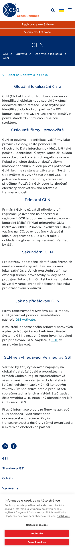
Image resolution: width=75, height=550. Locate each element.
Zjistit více (63, 516)
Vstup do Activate (37, 32)
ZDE (54, 340)
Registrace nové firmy (37, 24)
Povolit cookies (37, 542)
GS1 (5, 54)
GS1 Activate (25, 319)
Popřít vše (37, 533)
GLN (6, 58)
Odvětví (21, 54)
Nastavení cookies (37, 524)
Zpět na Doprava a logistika (27, 75)
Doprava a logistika (48, 54)
